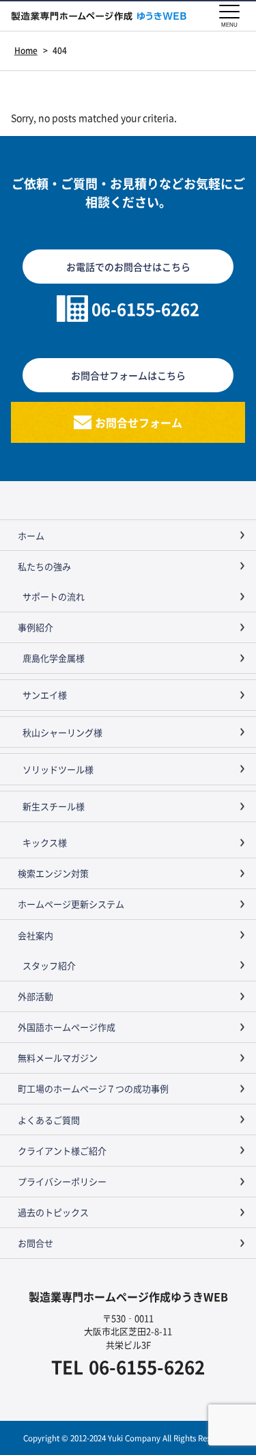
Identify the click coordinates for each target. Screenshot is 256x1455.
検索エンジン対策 (53, 873)
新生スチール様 (54, 806)
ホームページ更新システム (71, 903)
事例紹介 (35, 627)
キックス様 (45, 842)
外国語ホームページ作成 (66, 1026)
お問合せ (35, 1242)
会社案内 (35, 935)
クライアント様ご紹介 (62, 1150)
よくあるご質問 (49, 1119)
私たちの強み (44, 566)
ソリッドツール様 (58, 769)
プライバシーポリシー (62, 1181)
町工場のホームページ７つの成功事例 (93, 1088)
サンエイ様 (45, 694)
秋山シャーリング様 (62, 732)
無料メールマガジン (58, 1057)
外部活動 (35, 996)
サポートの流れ (54, 596)
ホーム (31, 535)
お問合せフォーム (138, 422)
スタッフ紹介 (49, 965)
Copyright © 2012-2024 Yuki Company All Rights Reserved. (128, 1437)
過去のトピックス (53, 1212)
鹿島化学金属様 (54, 657)
